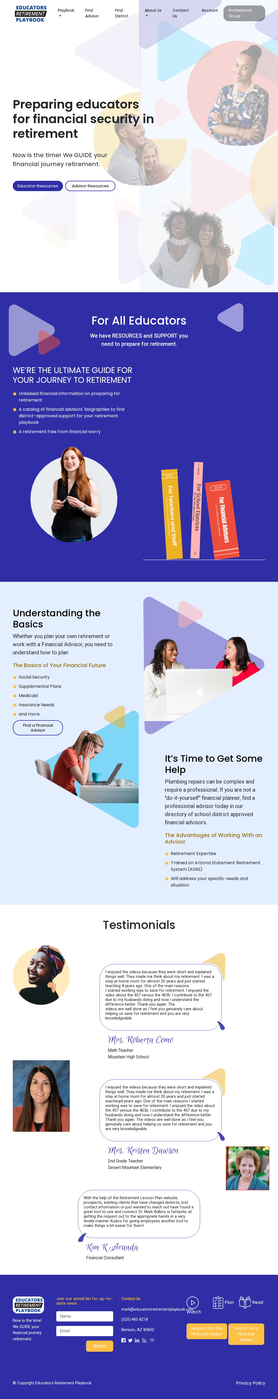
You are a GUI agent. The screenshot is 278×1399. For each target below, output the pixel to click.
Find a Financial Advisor (38, 727)
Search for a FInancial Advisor (246, 1334)
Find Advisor (92, 13)
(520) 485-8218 (134, 1319)
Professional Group (240, 13)
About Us (153, 10)
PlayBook (66, 10)
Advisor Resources (90, 186)
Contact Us (181, 13)
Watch (194, 1312)
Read (257, 1302)
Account (210, 10)
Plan (228, 1302)
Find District (121, 13)
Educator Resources (38, 186)
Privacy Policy (250, 1383)
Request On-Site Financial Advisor (207, 1331)
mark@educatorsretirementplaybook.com (149, 1309)
